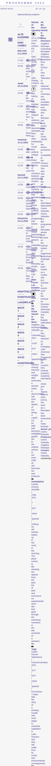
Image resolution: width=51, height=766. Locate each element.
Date (20, 14)
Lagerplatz (25, 302)
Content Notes (6, 9)
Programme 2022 (25, 3)
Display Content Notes (35, 83)
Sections (26, 14)
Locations (34, 14)
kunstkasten (26, 297)
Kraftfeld (24, 291)
